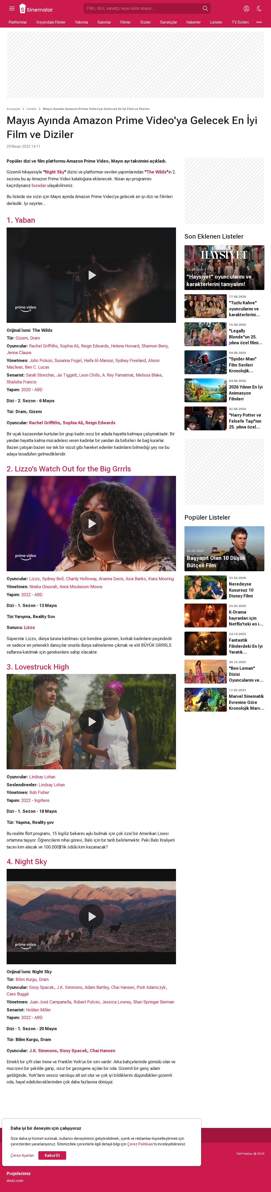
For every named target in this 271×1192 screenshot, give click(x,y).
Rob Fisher (39, 792)
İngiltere (41, 800)
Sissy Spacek (41, 987)
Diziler (146, 22)
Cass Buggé (18, 994)
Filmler (125, 22)
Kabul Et (52, 1155)
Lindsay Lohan (42, 776)
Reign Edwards (95, 346)
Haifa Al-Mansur (98, 360)
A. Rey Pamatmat (117, 375)
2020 (26, 389)
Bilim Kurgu (26, 979)
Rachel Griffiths (43, 346)
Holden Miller (38, 1009)
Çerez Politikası (140, 1144)
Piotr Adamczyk (151, 987)
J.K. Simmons (69, 987)
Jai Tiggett (66, 375)
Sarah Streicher (40, 375)
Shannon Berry (155, 346)
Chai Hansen (122, 987)
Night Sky (54, 172)
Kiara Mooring (161, 578)
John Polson (40, 360)
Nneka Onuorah (43, 586)
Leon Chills (89, 375)
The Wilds (156, 172)
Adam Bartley (97, 987)
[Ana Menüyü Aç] (12, 8)
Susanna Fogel (68, 360)
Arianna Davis (111, 578)
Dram (35, 338)
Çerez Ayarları (22, 1155)
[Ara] (205, 8)
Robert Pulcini (87, 1002)
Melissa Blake (149, 375)
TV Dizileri (240, 22)
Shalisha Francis (22, 382)
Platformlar (18, 22)
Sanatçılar (168, 22)
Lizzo (34, 578)
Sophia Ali (69, 346)
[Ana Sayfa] (36, 8)
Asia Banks (136, 578)
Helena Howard (125, 346)
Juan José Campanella (50, 1002)
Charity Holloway (81, 578)
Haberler (194, 22)
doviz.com (15, 1180)
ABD (38, 389)
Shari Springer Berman (153, 1002)
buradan (39, 185)
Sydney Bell (53, 578)
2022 (26, 594)
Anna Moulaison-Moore (81, 586)
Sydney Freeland (130, 360)
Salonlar (104, 22)
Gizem (22, 338)
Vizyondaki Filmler (51, 22)
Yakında (81, 22)
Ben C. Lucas (37, 367)
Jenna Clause (19, 352)
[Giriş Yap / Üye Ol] (246, 8)
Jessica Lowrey (116, 1002)
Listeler (216, 22)
